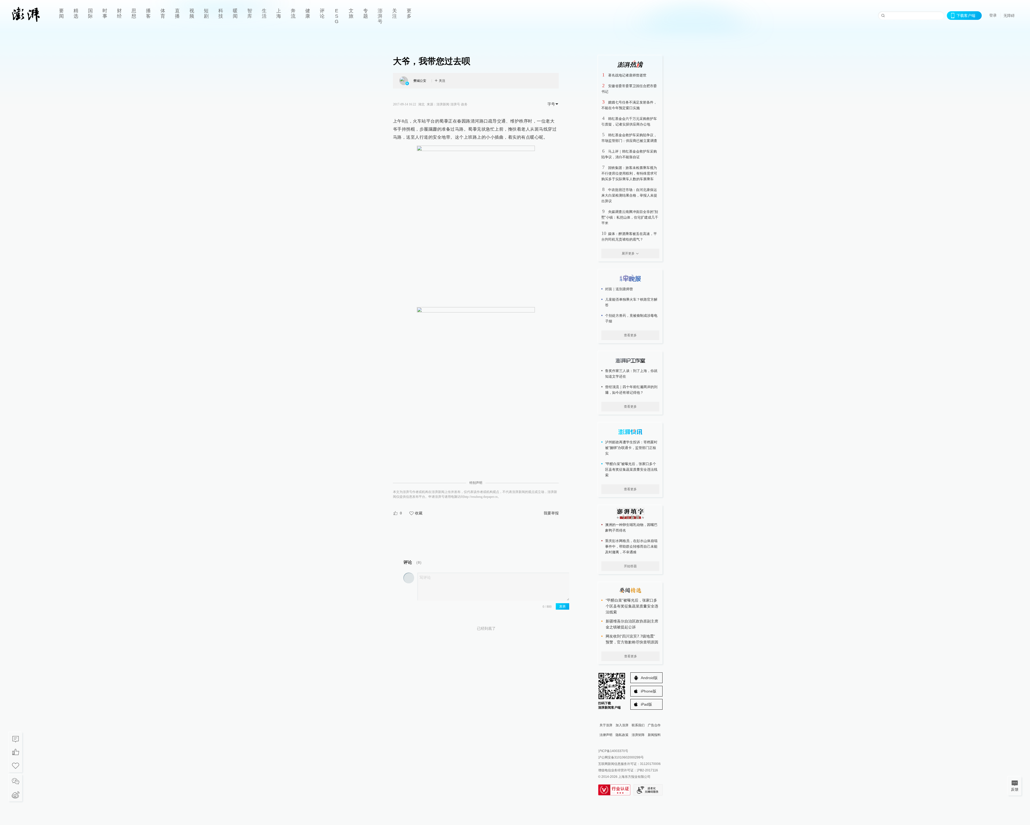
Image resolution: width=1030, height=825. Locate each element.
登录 (993, 15)
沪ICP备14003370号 (613, 751)
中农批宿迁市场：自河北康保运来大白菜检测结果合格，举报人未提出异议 (629, 195)
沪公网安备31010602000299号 (621, 757)
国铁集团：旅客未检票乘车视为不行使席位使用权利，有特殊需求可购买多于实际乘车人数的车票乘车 (629, 173)
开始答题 (630, 566)
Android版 (649, 678)
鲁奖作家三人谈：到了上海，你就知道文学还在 (631, 373)
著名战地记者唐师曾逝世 (627, 75)
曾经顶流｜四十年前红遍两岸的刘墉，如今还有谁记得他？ (631, 390)
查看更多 (630, 335)
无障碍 (1009, 15)
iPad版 (646, 704)
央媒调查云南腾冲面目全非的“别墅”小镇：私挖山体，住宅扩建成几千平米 (629, 217)
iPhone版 (648, 691)
